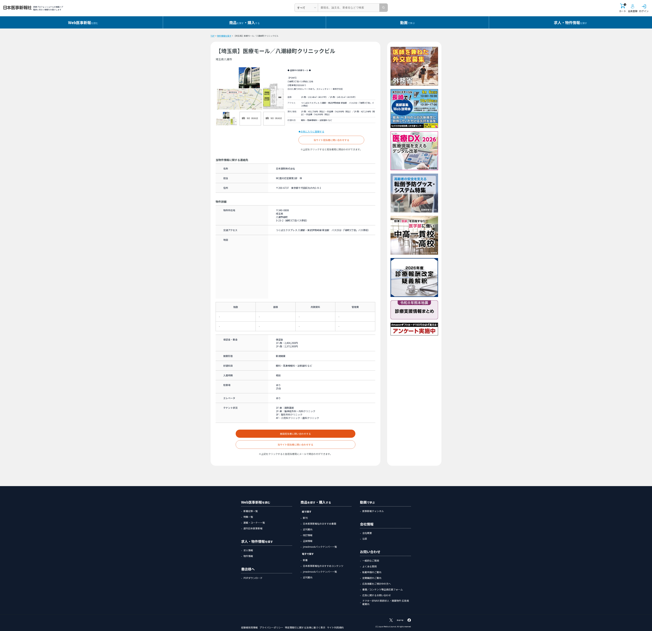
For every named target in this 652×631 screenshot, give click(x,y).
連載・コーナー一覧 (254, 522)
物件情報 (248, 556)
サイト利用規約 (335, 627)
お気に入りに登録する (312, 131)
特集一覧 (248, 517)
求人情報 (248, 550)
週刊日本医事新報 (252, 528)
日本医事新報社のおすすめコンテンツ (323, 566)
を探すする (244, 22)
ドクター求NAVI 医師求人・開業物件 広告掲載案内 (385, 602)
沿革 (364, 538)
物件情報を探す (224, 35)
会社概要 (367, 533)
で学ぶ (407, 22)
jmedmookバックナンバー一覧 (320, 546)
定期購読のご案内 (371, 578)
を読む (83, 22)
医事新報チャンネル (373, 511)
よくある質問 (369, 566)
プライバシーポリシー (271, 627)
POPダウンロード (252, 578)
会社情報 (367, 524)
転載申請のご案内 (371, 572)
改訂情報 (307, 535)
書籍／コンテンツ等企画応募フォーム (382, 589)
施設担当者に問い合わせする (295, 433)
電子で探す (308, 553)
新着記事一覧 (250, 511)
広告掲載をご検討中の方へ (376, 583)
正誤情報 (307, 541)
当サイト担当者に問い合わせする (331, 140)
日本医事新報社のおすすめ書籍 (319, 523)
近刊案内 (307, 529)
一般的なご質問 (370, 560)
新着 (305, 560)
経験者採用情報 (249, 627)
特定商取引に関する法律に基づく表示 (305, 627)
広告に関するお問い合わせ (376, 595)
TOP (213, 35)
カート (622, 8)
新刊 (305, 518)
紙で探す (306, 511)
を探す (570, 22)
